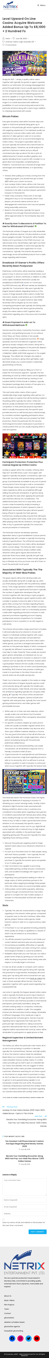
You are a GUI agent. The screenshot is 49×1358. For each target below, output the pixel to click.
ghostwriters (9, 1318)
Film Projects (9, 1305)
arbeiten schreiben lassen (14, 1322)
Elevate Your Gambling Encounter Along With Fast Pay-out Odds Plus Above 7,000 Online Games (24, 1158)
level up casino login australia (18, 1097)
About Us (7, 1296)
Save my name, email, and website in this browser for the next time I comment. (24, 1223)
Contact (7, 1313)
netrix (7, 38)
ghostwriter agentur (12, 1326)
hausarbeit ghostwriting (13, 1331)
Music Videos (9, 1300)
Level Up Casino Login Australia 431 (19, 42)
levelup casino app (37, 1097)
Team (6, 1309)
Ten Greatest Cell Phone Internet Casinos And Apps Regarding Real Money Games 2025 (24, 1144)
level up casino (36, 978)
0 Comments (10, 45)
